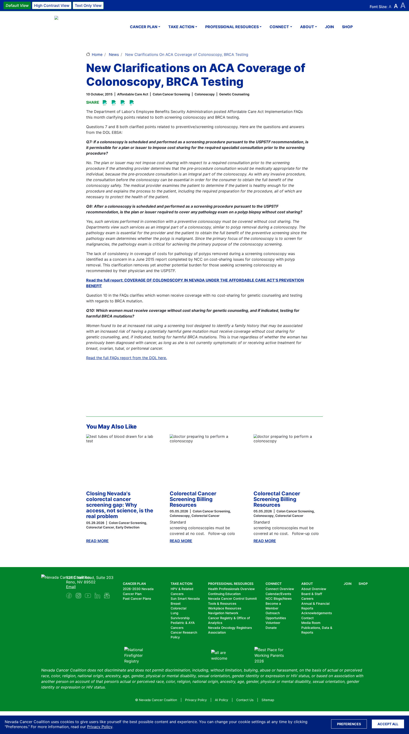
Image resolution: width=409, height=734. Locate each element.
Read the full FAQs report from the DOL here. (126, 357)
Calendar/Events (278, 594)
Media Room (310, 623)
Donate (271, 628)
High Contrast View (51, 5)
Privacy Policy (99, 726)
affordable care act (132, 94)
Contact (307, 618)
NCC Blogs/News (279, 598)
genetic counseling (234, 94)
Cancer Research (184, 632)
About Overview (313, 589)
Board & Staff (311, 594)
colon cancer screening (171, 94)
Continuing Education (224, 594)
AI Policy (221, 700)
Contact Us (244, 700)
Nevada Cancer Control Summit (232, 598)
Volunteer (273, 623)
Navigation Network (223, 613)
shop (347, 26)
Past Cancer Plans (137, 598)
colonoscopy (205, 94)
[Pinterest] (114, 102)
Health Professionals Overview (231, 589)
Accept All (388, 724)
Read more (97, 540)
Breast (176, 603)
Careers (307, 598)
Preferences (349, 724)
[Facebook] (105, 102)
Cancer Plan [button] (143, 26)
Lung (174, 613)
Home (97, 54)
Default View (17, 5)
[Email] (132, 102)
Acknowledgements (316, 613)
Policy (175, 637)
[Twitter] (123, 102)
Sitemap (268, 700)
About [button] (307, 26)
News (114, 54)
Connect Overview (280, 589)
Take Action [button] (181, 26)
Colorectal (178, 608)
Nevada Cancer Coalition (82, 26)
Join (329, 26)
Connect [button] (279, 26)
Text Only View (88, 5)
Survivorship (180, 618)
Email (71, 586)
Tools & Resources (222, 603)
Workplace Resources (224, 608)
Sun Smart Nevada (185, 598)
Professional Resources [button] (232, 26)
